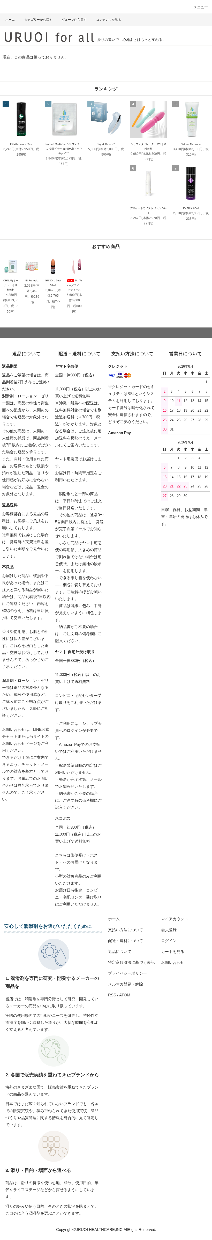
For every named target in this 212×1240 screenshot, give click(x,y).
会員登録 (169, 930)
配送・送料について (125, 940)
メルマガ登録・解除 (125, 984)
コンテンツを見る (108, 19)
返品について (119, 951)
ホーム (10, 19)
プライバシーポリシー (127, 973)
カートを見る (172, 951)
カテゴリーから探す (38, 19)
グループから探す (74, 19)
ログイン (169, 940)
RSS (112, 995)
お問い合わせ (172, 962)
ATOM (124, 995)
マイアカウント (174, 919)
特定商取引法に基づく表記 (131, 962)
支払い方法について (125, 930)
